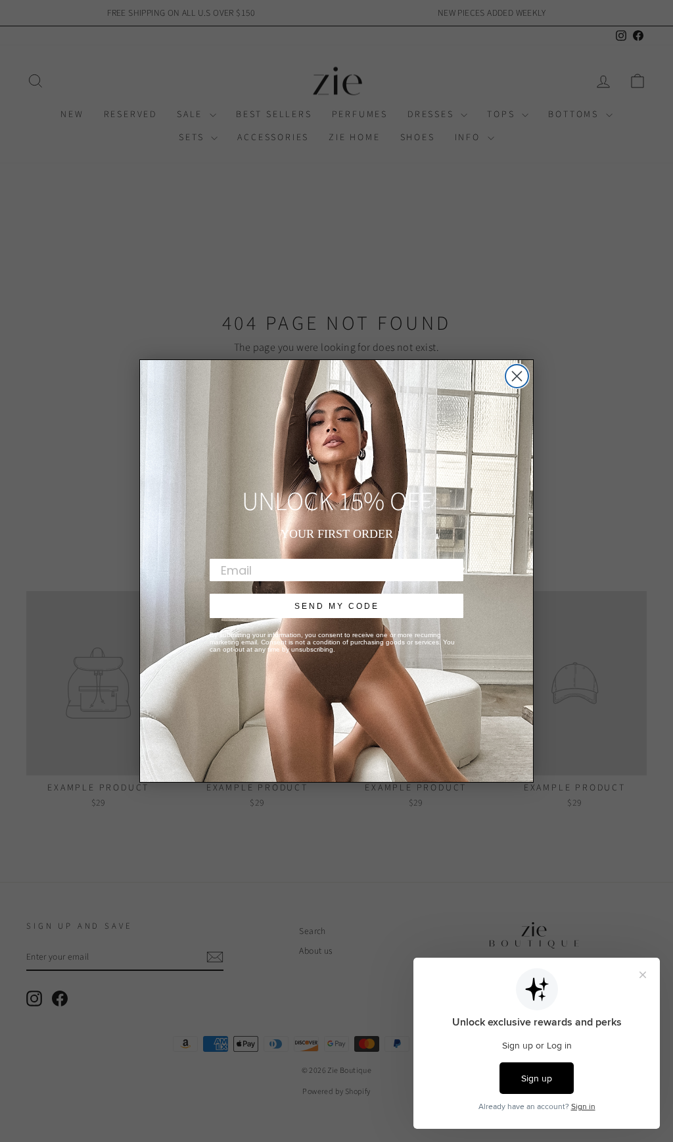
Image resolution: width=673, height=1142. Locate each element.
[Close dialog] (516, 376)
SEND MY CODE (336, 606)
